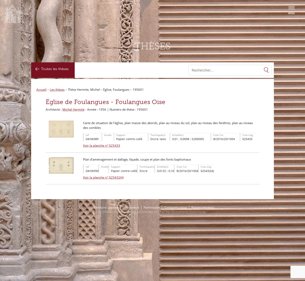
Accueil (41, 89)
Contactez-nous (175, 207)
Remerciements (202, 207)
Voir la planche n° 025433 (101, 145)
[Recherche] (266, 70)
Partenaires (152, 207)
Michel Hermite (73, 109)
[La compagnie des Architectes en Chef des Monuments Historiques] (13, 22)
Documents (131, 207)
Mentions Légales (105, 207)
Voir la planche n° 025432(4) (103, 177)
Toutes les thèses (55, 69)
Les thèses (57, 89)
